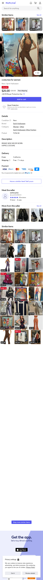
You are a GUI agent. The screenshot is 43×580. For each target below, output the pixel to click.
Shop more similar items (21, 522)
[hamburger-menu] (3, 3)
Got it (13, 573)
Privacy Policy (30, 567)
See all (39, 206)
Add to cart (21, 99)
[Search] (38, 8)
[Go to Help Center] (10, 120)
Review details (30, 573)
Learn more (14, 109)
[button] (31, 3)
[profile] (40, 3)
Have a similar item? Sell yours (21, 181)
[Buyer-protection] (24, 94)
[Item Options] (40, 37)
